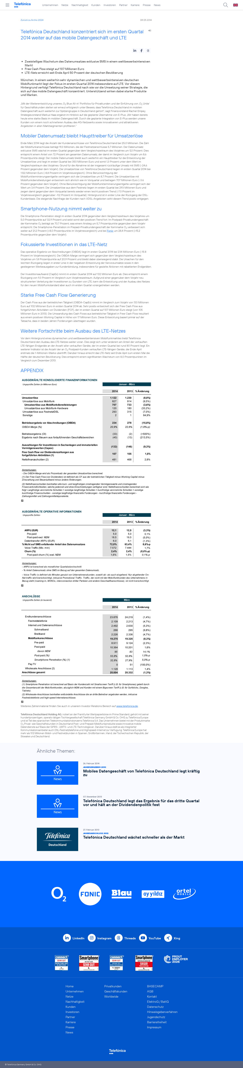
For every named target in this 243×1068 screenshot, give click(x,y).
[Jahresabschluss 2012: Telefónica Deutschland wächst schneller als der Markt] (119, 839)
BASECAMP (155, 986)
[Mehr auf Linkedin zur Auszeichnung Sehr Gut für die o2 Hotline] (117, 963)
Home (70, 986)
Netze (64, 5)
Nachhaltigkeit (80, 5)
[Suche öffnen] (226, 5)
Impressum (154, 1027)
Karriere (135, 5)
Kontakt (152, 996)
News (157, 5)
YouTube (155, 938)
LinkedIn (78, 938)
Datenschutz (155, 1007)
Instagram (104, 938)
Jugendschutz (156, 1017)
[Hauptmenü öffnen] (7, 5)
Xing (177, 938)
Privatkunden (113, 986)
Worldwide (111, 996)
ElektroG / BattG (158, 1002)
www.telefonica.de (127, 706)
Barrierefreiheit (157, 1022)
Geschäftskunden (115, 991)
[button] (135, 50)
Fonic (110, 230)
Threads (130, 938)
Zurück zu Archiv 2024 (32, 20)
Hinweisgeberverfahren (162, 1012)
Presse (147, 5)
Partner (123, 5)
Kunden (95, 5)
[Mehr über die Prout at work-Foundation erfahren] (176, 963)
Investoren (110, 5)
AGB (150, 991)
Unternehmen (50, 5)
